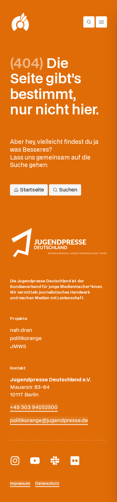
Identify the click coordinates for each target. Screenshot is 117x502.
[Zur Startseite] (20, 22)
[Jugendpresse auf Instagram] (15, 461)
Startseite (32, 189)
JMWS (18, 346)
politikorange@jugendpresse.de (49, 420)
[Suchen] (89, 22)
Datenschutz (47, 483)
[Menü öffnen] (101, 22)
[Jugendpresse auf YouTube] (35, 461)
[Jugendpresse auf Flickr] (75, 461)
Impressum (20, 483)
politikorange (26, 338)
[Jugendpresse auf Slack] (55, 461)
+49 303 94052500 (34, 407)
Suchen (68, 189)
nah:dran (21, 330)
